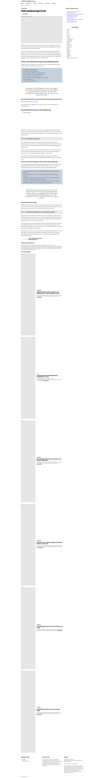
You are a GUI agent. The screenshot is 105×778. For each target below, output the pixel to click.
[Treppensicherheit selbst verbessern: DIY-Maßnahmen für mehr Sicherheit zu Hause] (28, 294)
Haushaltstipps (69, 44)
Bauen (22, 3)
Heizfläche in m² (33, 104)
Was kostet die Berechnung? (72, 22)
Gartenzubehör (69, 40)
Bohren (68, 32)
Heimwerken (28, 3)
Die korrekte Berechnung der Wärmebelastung (72, 17)
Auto (68, 30)
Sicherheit (39, 290)
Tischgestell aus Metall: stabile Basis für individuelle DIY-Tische (47, 376)
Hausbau (68, 42)
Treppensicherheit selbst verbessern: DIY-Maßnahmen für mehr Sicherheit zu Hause (48, 292)
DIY (37, 373)
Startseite (24, 759)
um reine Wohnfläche (49, 47)
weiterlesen (39, 297)
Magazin (54, 3)
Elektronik (68, 35)
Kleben (68, 48)
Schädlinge (69, 53)
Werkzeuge (47, 3)
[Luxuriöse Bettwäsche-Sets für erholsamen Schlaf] (28, 712)
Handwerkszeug (69, 41)
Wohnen (38, 707)
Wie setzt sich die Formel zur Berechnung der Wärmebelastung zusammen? (75, 15)
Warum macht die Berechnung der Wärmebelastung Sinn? (73, 12)
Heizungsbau (69, 47)
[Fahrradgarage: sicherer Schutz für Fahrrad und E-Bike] (28, 628)
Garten (34, 3)
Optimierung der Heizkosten (31, 69)
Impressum (24, 760)
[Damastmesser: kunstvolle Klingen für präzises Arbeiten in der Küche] (28, 545)
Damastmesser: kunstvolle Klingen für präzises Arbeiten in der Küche (49, 543)
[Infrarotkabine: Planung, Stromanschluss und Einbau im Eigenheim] (28, 461)
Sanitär (68, 52)
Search (83, 1)
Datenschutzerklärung (26, 761)
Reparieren (69, 51)
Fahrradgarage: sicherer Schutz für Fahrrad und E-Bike (49, 627)
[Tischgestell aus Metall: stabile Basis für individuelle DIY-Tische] (28, 378)
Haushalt (41, 3)
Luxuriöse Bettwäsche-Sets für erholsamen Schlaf (48, 710)
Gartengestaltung (70, 39)
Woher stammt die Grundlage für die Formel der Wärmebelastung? (75, 20)
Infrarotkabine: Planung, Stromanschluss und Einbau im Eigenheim (49, 459)
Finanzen (68, 36)
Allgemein (68, 29)
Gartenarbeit (69, 38)
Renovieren (69, 50)
